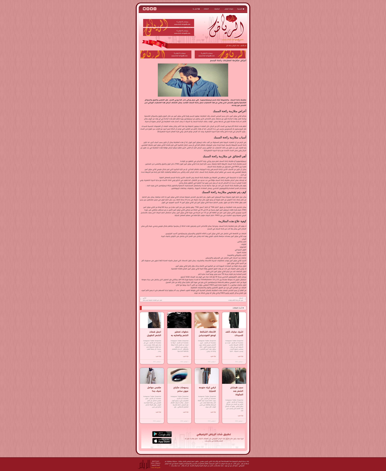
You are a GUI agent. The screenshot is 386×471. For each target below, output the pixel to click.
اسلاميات (217, 9)
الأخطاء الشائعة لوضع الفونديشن (207, 333)
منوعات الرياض (229, 9)
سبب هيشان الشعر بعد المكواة (236, 391)
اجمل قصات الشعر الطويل (154, 333)
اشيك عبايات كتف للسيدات (234, 333)
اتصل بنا (195, 9)
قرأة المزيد (240, 356)
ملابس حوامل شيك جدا (154, 389)
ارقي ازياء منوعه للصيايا (207, 389)
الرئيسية (240, 9)
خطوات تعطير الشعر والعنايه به (179, 333)
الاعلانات (206, 9)
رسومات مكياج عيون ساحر (180, 389)
